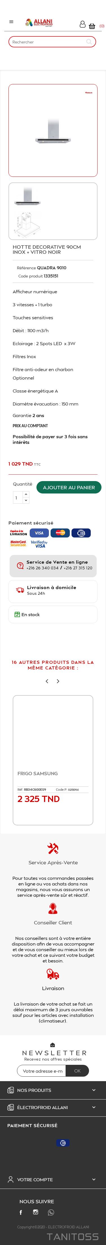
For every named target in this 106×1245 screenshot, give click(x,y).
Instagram (37, 1213)
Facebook (22, 1213)
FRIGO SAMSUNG (38, 773)
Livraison (53, 988)
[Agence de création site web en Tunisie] (72, 1237)
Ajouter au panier (69, 487)
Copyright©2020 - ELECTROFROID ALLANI (53, 1227)
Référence (26, 267)
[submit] (89, 42)
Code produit (30, 276)
